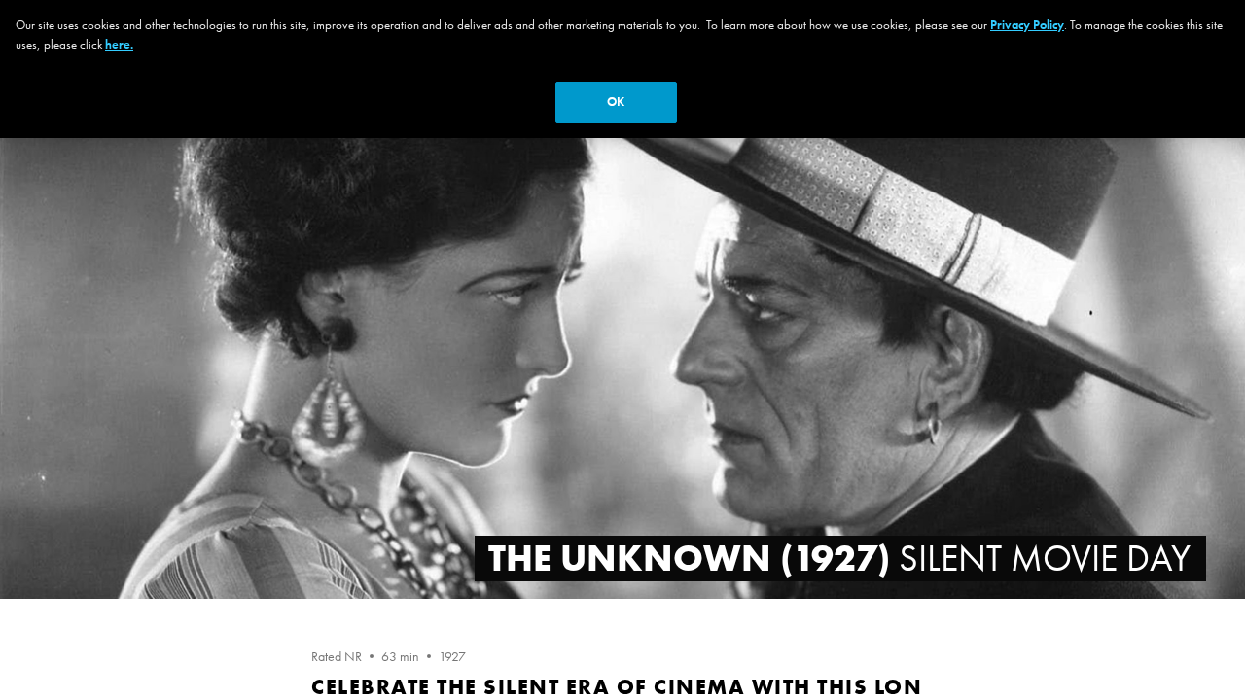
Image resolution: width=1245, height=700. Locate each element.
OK (615, 101)
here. (119, 44)
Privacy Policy (1027, 25)
